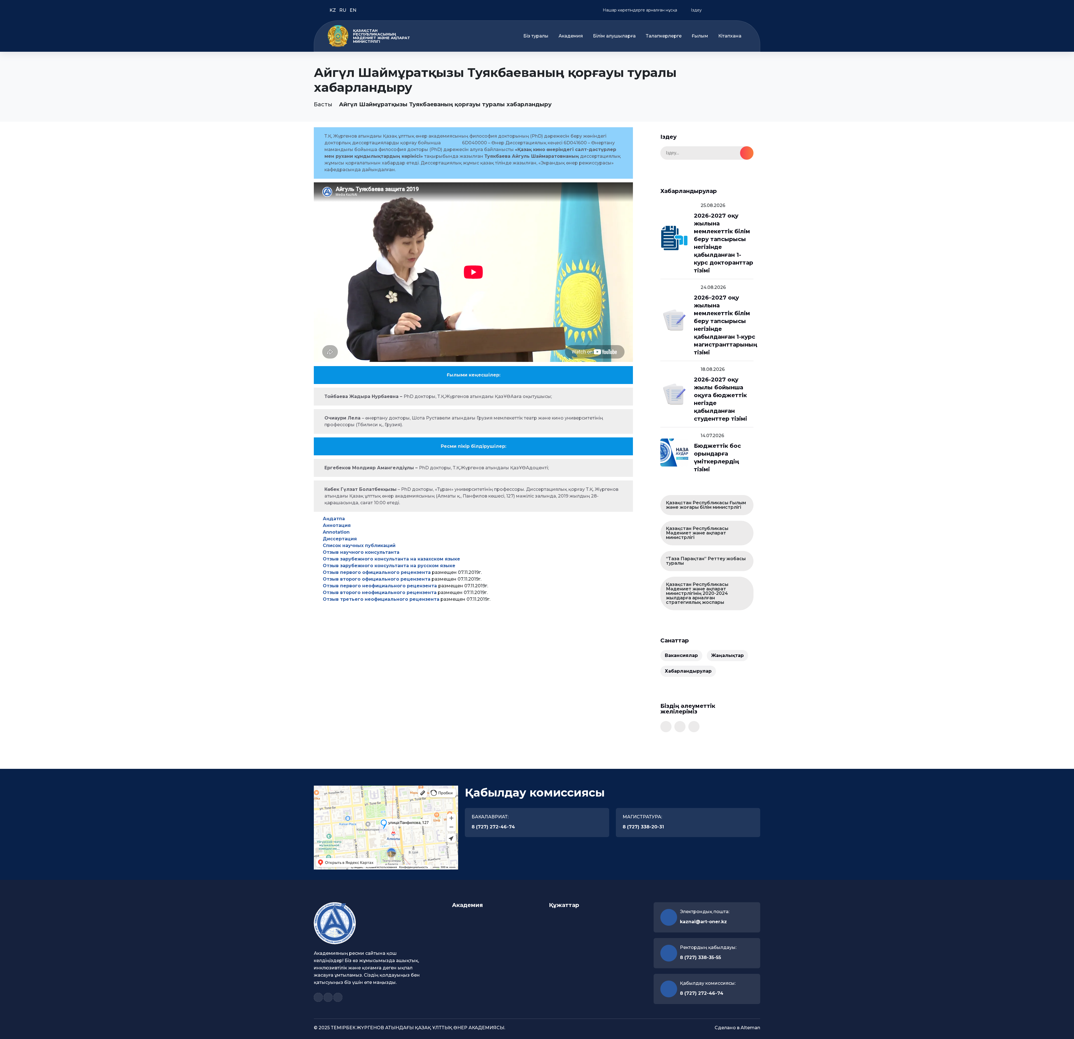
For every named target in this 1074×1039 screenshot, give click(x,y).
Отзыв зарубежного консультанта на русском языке (389, 565)
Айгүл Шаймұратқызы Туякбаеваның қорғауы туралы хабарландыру (445, 104)
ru (343, 10)
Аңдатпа (334, 518)
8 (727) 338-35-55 (700, 957)
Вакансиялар (681, 655)
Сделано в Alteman (737, 1027)
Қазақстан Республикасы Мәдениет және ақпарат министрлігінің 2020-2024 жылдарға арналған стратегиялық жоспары (697, 593)
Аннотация (337, 525)
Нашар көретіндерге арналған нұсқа (639, 10)
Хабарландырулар (688, 671)
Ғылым (700, 36)
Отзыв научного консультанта (361, 552)
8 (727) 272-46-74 (493, 827)
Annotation (336, 532)
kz (333, 10)
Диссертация (340, 538)
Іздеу (696, 10)
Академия (571, 36)
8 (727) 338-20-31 (643, 827)
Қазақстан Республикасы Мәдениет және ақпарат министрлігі (697, 533)
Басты (323, 104)
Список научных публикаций (359, 545)
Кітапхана (729, 36)
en (353, 10)
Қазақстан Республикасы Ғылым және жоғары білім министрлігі (706, 505)
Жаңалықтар (727, 655)
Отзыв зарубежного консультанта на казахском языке (391, 559)
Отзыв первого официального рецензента (377, 572)
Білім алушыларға (614, 36)
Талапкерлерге (664, 36)
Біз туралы (535, 36)
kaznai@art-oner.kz (703, 921)
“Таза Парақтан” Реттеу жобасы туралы (706, 561)
